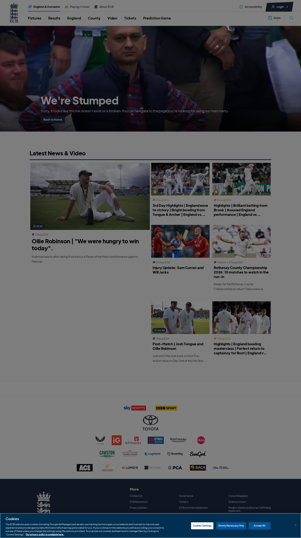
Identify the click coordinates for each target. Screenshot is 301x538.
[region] (150, 525)
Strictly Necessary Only (231, 525)
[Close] (295, 525)
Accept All (259, 525)
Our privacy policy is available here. (45, 534)
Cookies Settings (202, 525)
